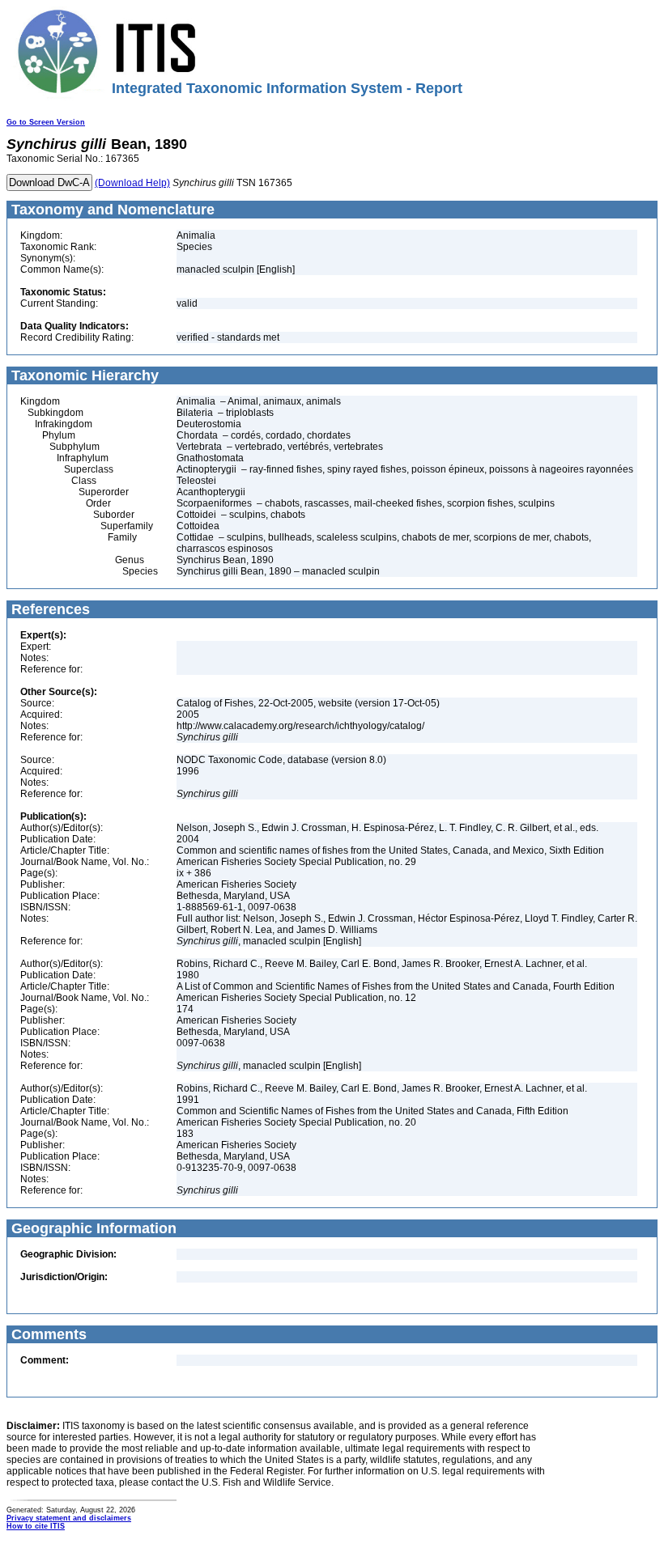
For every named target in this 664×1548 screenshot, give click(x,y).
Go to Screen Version (45, 122)
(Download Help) (132, 183)
